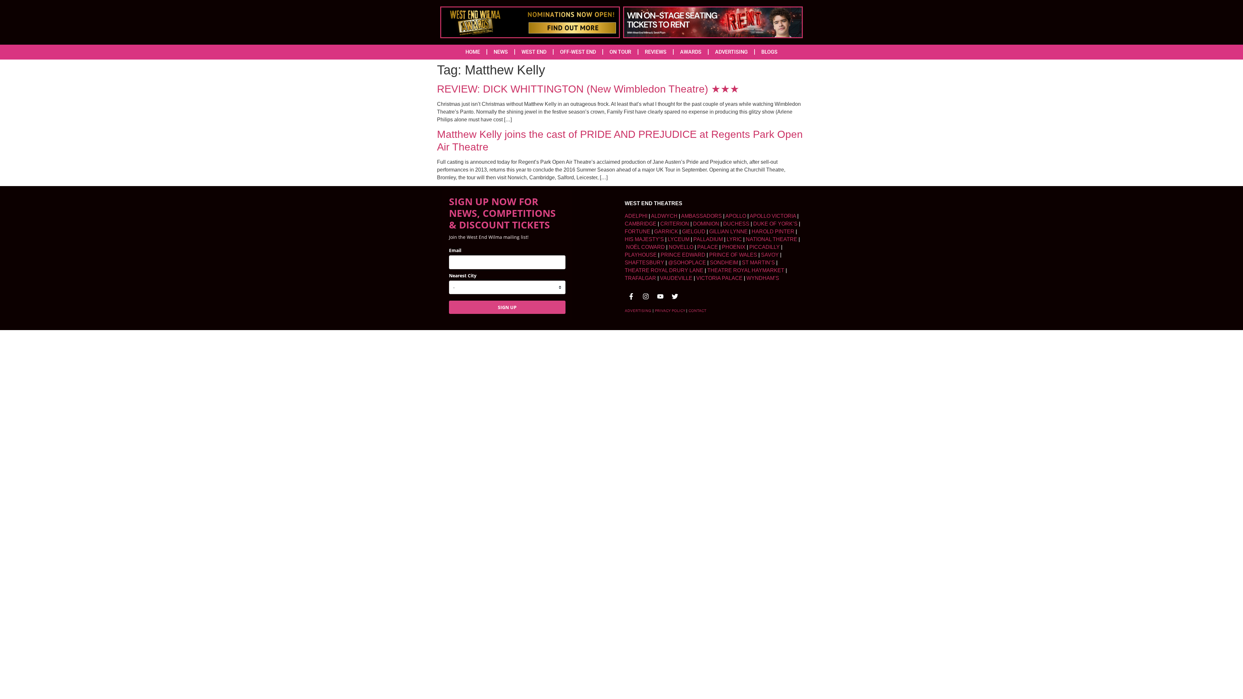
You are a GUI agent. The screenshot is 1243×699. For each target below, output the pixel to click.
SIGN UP (507, 307)
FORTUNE (637, 231)
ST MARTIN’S (758, 262)
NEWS (501, 52)
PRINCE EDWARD (683, 255)
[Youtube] (660, 296)
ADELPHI (636, 216)
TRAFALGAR (640, 278)
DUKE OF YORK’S (775, 224)
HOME (472, 52)
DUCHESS (736, 224)
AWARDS (690, 52)
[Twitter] (674, 296)
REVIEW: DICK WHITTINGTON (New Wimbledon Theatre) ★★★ (588, 89)
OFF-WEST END (578, 52)
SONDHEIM (724, 262)
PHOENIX (733, 247)
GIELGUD (693, 231)
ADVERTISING (731, 52)
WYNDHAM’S (762, 278)
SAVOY (770, 255)
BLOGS (769, 52)
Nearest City (462, 275)
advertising (638, 310)
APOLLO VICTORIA (773, 216)
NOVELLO (681, 247)
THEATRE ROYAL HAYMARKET (745, 270)
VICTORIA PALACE (719, 278)
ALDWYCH (664, 216)
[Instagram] (645, 296)
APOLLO (735, 216)
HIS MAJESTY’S (644, 239)
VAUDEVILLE (676, 278)
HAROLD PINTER (773, 231)
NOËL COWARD (645, 247)
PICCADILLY (764, 247)
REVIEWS (655, 52)
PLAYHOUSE (641, 255)
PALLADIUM (708, 239)
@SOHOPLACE (687, 262)
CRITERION (674, 224)
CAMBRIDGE (640, 224)
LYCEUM (678, 239)
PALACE (707, 247)
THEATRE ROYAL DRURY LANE (664, 270)
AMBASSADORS (701, 216)
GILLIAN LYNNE (728, 231)
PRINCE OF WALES (733, 255)
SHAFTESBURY (644, 262)
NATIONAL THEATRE (771, 239)
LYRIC (734, 239)
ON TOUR (620, 52)
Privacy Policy (670, 310)
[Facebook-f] (631, 296)
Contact (697, 310)
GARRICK (666, 231)
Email (455, 250)
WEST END (533, 52)
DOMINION (706, 224)
